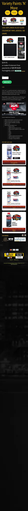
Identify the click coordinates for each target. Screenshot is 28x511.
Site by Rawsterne (14, 264)
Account (14, 12)
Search (11, 259)
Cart (21, 12)
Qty (3, 75)
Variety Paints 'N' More (14, 6)
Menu (7, 12)
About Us (16, 259)
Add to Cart (7, 82)
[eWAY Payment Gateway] (14, 258)
